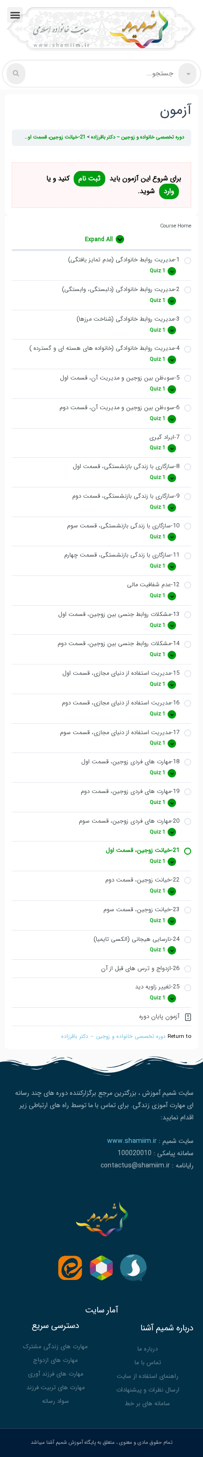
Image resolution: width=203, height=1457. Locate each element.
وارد (169, 191)
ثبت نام (89, 178)
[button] (15, 15)
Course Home (175, 226)
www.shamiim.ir (132, 1141)
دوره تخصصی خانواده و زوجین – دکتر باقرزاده (113, 1036)
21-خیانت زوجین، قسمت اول (54, 137)
